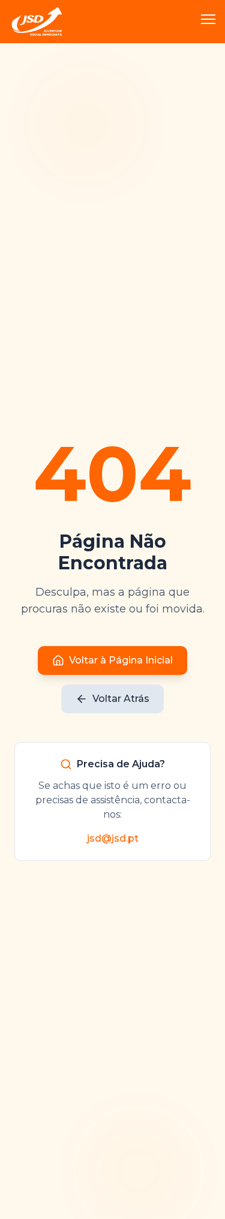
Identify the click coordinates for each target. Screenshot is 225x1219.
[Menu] (208, 21)
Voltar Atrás (120, 698)
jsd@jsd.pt (113, 838)
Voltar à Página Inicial (121, 660)
